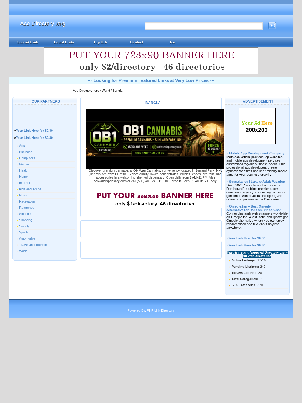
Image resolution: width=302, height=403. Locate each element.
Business (25, 152)
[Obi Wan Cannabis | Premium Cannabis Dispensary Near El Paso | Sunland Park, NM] (155, 167)
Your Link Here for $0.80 (34, 130)
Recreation (27, 201)
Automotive (27, 238)
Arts (22, 145)
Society (24, 226)
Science (25, 214)
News (23, 195)
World (106, 90)
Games (24, 164)
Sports (24, 232)
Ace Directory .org (42, 23)
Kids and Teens (30, 189)
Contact (136, 42)
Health (23, 170)
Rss (172, 42)
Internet (24, 183)
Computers (27, 158)
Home (23, 176)
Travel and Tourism (33, 244)
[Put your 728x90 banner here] (151, 72)
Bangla (117, 90)
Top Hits (100, 42)
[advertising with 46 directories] (257, 143)
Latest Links (64, 42)
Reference (26, 207)
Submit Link (27, 42)
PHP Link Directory (160, 310)
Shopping (25, 220)
